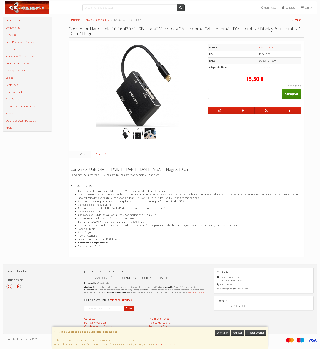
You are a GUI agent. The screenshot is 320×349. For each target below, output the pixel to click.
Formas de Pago (159, 326)
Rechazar (237, 332)
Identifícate (269, 7)
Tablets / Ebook (14, 92)
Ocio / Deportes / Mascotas (21, 120)
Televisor (11, 49)
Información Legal (159, 318)
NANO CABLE (266, 47)
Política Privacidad (95, 322)
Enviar (129, 308)
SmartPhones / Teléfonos (20, 42)
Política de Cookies (166, 344)
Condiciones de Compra (99, 326)
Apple (9, 127)
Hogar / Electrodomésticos (20, 106)
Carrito (308, 7)
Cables (9, 77)
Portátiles (11, 34)
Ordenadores (13, 20)
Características (80, 154)
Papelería (11, 113)
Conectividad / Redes (17, 63)
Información (100, 154)
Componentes (13, 27)
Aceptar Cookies (255, 332)
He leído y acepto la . (110, 299)
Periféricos (12, 84)
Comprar (291, 93)
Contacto (290, 7)
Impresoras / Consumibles (20, 56)
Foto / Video (12, 99)
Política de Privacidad (196, 292)
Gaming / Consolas (16, 70)
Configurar (222, 332)
